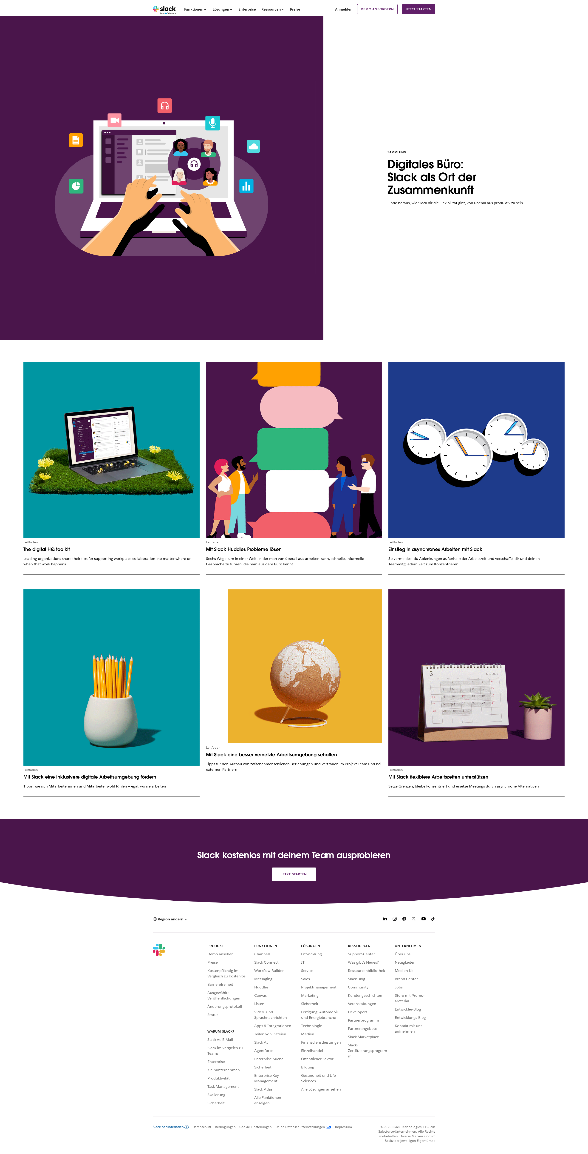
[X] (414, 919)
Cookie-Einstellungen (255, 1127)
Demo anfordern (377, 9)
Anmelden (344, 9)
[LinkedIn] (385, 919)
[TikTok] (433, 919)
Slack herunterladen (168, 1127)
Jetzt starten (419, 9)
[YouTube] (423, 919)
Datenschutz (201, 1127)
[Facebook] (404, 919)
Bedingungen (225, 1127)
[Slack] (164, 9)
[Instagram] (395, 919)
